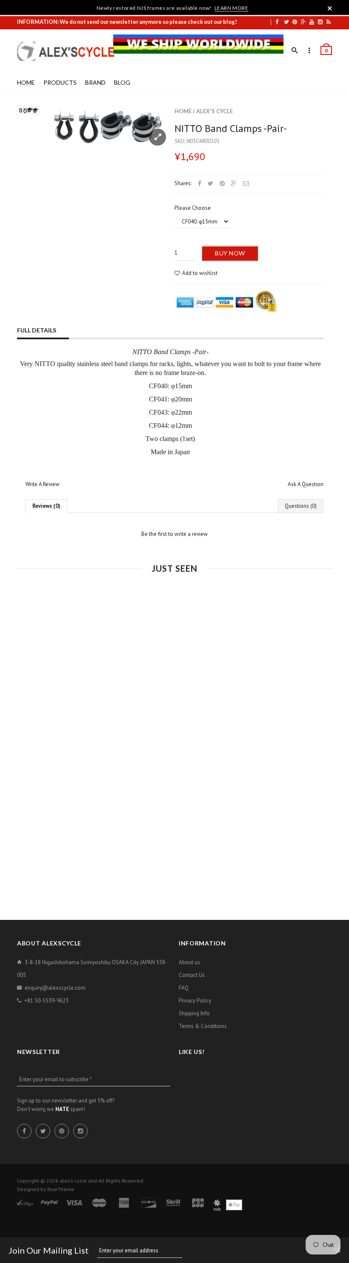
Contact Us (192, 975)
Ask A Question (305, 484)
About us (189, 962)
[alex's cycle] (70, 51)
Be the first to (174, 534)
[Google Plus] (303, 21)
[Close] (330, 8)
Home (183, 111)
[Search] (295, 50)
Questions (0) (301, 506)
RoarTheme (60, 1189)
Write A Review (43, 484)
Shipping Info (194, 1013)
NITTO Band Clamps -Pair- (230, 128)
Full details (36, 330)
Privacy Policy (195, 1000)
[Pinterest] (294, 21)
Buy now (230, 253)
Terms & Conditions (203, 1026)
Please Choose (192, 208)
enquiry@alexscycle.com (55, 987)
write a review (191, 534)
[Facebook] (276, 21)
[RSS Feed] (328, 21)
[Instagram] (320, 21)
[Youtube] (311, 21)
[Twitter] (286, 21)
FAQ (184, 987)
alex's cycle (214, 111)
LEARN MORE (232, 8)
